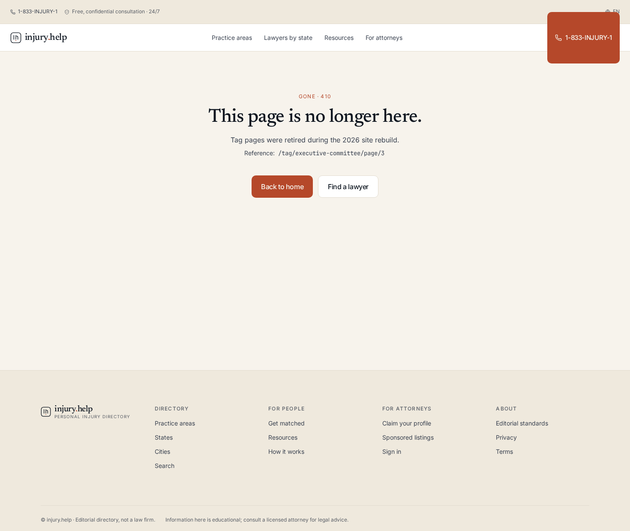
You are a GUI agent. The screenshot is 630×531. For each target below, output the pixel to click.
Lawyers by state (288, 37)
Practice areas (232, 37)
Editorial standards (522, 423)
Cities (162, 451)
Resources (339, 37)
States (164, 437)
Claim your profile (406, 423)
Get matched (286, 423)
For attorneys (384, 37)
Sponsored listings (408, 437)
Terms (504, 451)
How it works (286, 451)
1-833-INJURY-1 (588, 37)
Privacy (506, 437)
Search (164, 465)
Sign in (391, 451)
